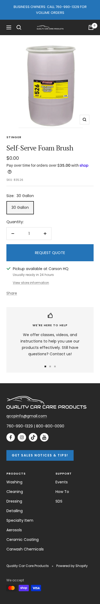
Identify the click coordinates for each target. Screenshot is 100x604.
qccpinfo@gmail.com (26, 416)
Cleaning (14, 491)
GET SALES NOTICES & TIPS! (40, 455)
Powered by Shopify (72, 566)
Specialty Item (19, 520)
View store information (31, 282)
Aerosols (14, 530)
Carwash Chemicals (25, 549)
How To (62, 491)
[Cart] (91, 27)
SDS (58, 501)
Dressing (14, 501)
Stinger (13, 137)
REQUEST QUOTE (50, 252)
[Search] (19, 27)
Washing (14, 482)
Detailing (14, 510)
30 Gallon (20, 207)
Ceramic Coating (22, 539)
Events (61, 482)
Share (11, 293)
